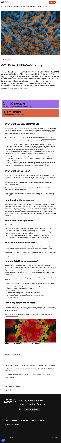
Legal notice (11, 437)
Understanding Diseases (18, 6)
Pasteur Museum (38, 421)
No (15, 390)
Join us (6, 421)
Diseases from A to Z (30, 6)
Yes (9, 390)
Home (2, 6)
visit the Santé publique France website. (39, 374)
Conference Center (11, 424)
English (55, 437)
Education (24, 421)
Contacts (5, 437)
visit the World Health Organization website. (43, 365)
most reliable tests (40, 230)
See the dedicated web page (12, 354)
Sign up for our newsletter (32, 409)
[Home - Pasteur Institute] (5, 2)
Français (51, 437)
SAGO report (29, 151)
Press (14, 421)
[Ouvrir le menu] (58, 2)
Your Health (7, 6)
